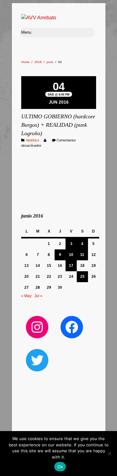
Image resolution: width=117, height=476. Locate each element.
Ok (60, 466)
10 (71, 255)
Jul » (38, 296)
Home (25, 62)
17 (71, 265)
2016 (38, 62)
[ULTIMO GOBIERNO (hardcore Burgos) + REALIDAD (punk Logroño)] (58, 77)
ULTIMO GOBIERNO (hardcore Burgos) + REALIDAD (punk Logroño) (58, 124)
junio (49, 62)
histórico (32, 140)
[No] (109, 453)
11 (82, 255)
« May (26, 296)
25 (82, 276)
